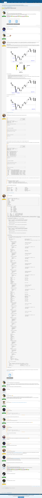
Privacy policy (35, 494)
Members (19, 2)
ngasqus (9, 383)
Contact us (28, 494)
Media (12, 2)
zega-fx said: (8, 465)
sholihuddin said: (8, 419)
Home (3, 2)
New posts (3, 3)
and (10, 112)
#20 (39, 479)
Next (4, 10)
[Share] (38, 11)
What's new (8, 2)
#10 (39, 401)
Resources (15, 2)
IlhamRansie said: (8, 443)
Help (37, 494)
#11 (39, 408)
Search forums (5, 3)
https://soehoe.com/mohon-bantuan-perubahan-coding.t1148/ (19, 402)
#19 (39, 472)
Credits (22, 2)
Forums (5, 2)
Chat (25, 2)
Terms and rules (31, 494)
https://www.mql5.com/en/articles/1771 (18, 452)
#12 (39, 418)
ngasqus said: (8, 409)
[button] (10, 2)
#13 (39, 425)
